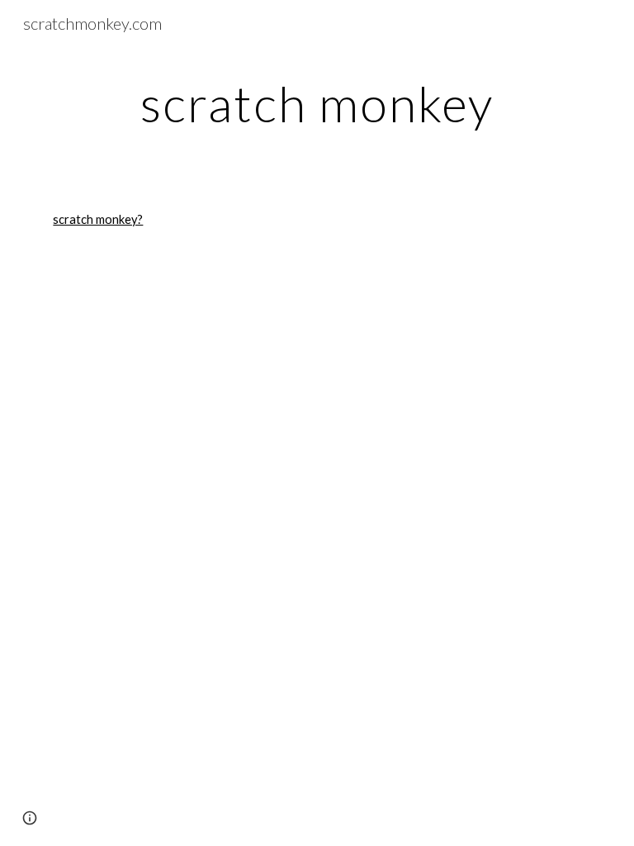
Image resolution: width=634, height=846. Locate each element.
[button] (29, 817)
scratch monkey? (98, 219)
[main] (316, 103)
